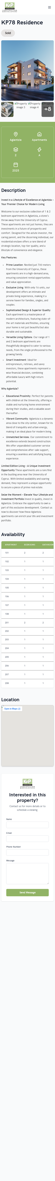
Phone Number (13, 847)
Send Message (28, 892)
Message (10, 861)
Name (9, 819)
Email (9, 833)
